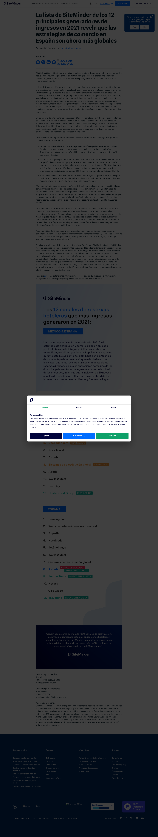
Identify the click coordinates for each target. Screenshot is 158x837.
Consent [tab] (44, 407)
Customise (77, 436)
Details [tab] (79, 407)
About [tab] (113, 407)
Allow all (112, 436)
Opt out (46, 436)
